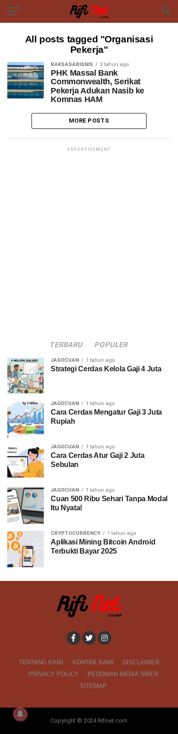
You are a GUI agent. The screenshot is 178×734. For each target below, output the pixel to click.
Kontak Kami (93, 662)
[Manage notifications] (20, 714)
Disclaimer (141, 662)
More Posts (89, 120)
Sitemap (93, 686)
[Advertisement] (89, 242)
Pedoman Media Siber (123, 674)
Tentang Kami (41, 662)
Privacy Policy (54, 674)
